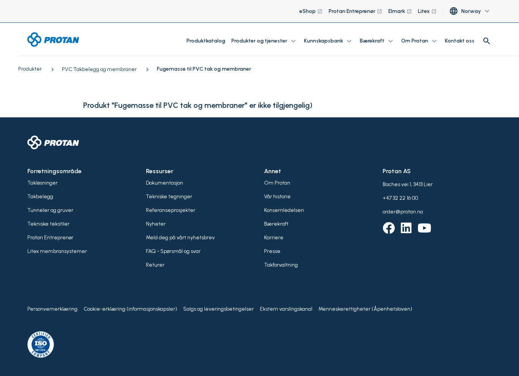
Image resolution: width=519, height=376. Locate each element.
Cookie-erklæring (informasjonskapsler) (130, 309)
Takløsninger (42, 183)
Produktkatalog (206, 41)
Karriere (273, 237)
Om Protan (277, 183)
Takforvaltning (281, 265)
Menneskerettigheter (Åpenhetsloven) (365, 309)
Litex (427, 11)
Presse (272, 251)
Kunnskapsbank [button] (329, 41)
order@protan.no (403, 212)
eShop (311, 11)
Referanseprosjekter (170, 210)
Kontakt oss (460, 41)
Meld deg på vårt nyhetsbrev (180, 237)
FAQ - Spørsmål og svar (173, 251)
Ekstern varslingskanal (286, 309)
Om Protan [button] (420, 41)
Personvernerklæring (52, 309)
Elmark (400, 11)
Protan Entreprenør (355, 11)
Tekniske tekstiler (48, 224)
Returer (155, 265)
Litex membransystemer (57, 251)
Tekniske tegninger (169, 196)
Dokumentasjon (164, 183)
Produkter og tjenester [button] (264, 41)
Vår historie (277, 196)
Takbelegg (40, 196)
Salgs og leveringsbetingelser (218, 309)
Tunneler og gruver (50, 210)
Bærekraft (276, 224)
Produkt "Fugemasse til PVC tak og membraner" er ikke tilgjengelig (196, 105)
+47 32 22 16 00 (400, 198)
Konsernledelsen (284, 210)
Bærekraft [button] (377, 41)
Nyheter (156, 224)
